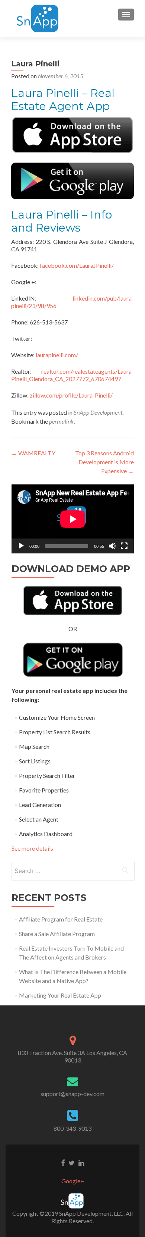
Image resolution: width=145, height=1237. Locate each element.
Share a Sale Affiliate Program (57, 933)
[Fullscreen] (124, 546)
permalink (61, 421)
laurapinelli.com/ (57, 354)
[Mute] (112, 546)
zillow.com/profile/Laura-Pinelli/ (71, 395)
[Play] (21, 546)
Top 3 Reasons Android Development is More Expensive (104, 461)
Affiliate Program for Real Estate (61, 919)
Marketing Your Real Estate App (60, 995)
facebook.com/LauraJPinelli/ (77, 265)
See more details (32, 848)
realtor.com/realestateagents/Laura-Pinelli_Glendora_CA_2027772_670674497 (72, 375)
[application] (73, 518)
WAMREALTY (33, 452)
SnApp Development (98, 412)
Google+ (72, 1180)
